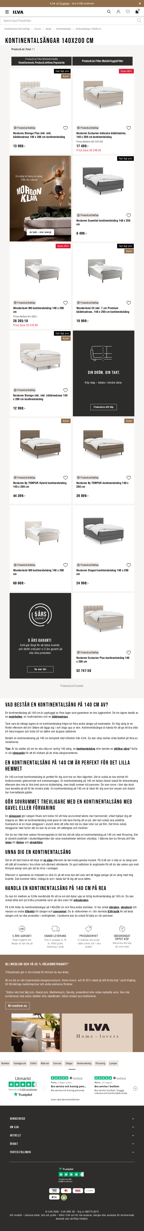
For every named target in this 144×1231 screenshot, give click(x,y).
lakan (8, 842)
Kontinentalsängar (63, 28)
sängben (114, 907)
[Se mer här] (40, 636)
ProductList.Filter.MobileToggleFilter (102, 61)
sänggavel (15, 816)
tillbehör (30, 911)
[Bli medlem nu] (72, 1033)
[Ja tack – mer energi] (40, 198)
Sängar (48, 28)
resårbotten (15, 716)
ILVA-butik (113, 911)
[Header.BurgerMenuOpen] (7, 12)
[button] (65, 128)
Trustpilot (64, 3)
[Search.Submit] (109, 12)
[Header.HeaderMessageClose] (140, 3)
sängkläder (36, 842)
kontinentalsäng (86, 748)
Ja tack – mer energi (40, 232)
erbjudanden (81, 900)
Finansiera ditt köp (103, 407)
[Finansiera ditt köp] (103, 373)
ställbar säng (121, 748)
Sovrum (37, 28)
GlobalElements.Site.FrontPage (17, 28)
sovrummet (59, 911)
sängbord (126, 907)
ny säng (48, 860)
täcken (20, 842)
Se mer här (40, 669)
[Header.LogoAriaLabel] (18, 12)
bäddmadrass (60, 716)
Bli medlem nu (17, 1006)
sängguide (18, 753)
